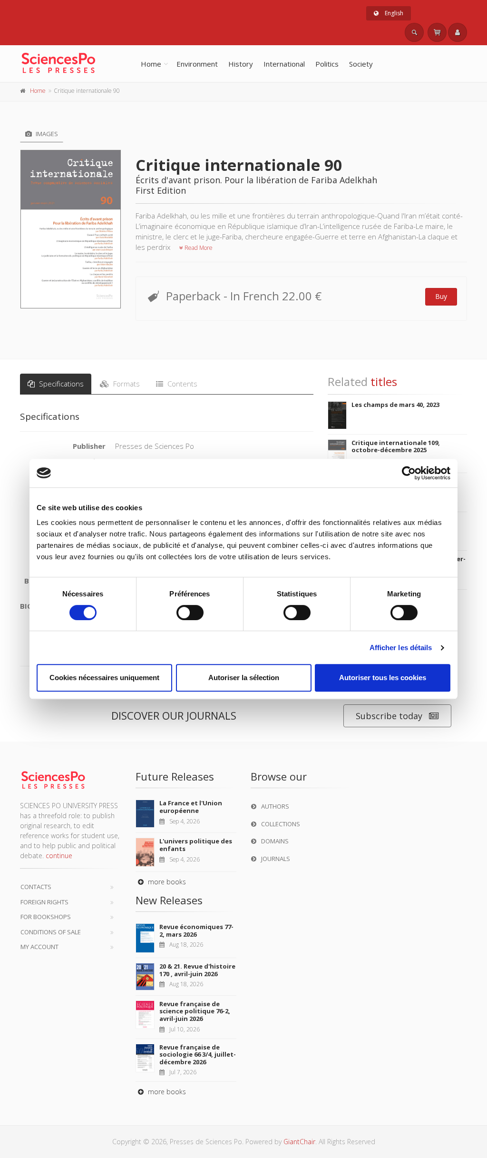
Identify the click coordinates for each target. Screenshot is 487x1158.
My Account (39, 946)
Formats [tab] (125, 383)
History (240, 64)
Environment (197, 64)
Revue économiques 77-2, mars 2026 (196, 930)
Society (361, 64)
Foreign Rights (44, 902)
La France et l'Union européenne (190, 807)
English (393, 13)
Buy (441, 296)
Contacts (35, 886)
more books (166, 881)
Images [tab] (46, 133)
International (284, 64)
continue (59, 855)
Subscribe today (389, 716)
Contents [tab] (181, 383)
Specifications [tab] (60, 383)
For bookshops (45, 916)
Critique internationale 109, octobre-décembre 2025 (395, 446)
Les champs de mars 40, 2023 (395, 404)
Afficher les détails (401, 647)
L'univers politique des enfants (195, 845)
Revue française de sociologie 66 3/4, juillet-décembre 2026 (197, 1054)
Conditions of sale (50, 932)
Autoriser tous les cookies (382, 677)
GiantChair (299, 1141)
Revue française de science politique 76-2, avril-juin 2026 (194, 1011)
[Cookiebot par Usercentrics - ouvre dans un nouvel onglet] (408, 473)
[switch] (190, 612)
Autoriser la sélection (243, 677)
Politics (327, 64)
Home (151, 64)
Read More (198, 248)
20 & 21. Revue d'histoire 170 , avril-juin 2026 (197, 970)
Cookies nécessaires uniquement (104, 677)
